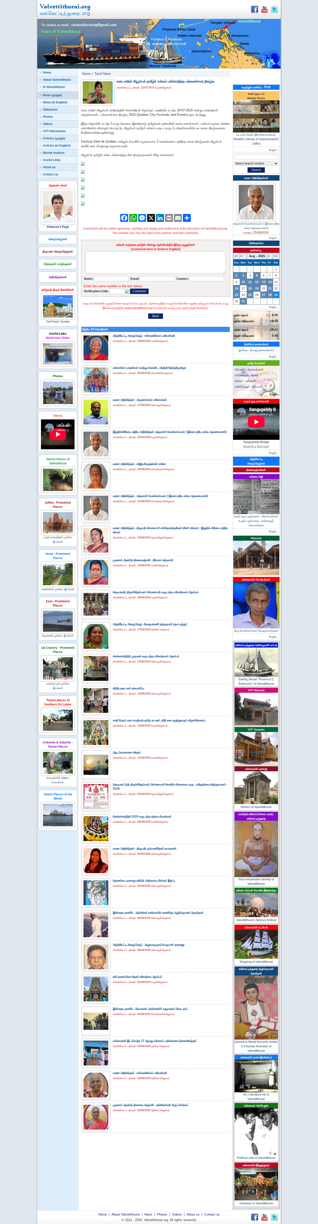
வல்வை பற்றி (256, 476)
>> (276, 256)
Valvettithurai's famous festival (256, 920)
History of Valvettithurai (256, 807)
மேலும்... (274, 149)
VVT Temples (256, 729)
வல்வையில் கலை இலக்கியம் (256, 1057)
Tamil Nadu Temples (58, 321)
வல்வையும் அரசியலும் (256, 1105)
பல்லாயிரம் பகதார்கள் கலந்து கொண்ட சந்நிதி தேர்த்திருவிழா (149, 367)
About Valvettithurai (57, 80)
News (148, 1214)
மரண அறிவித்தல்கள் (256, 177)
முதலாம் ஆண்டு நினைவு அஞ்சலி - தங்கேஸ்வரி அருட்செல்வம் (150, 1105)
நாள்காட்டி (256, 250)
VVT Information (54, 131)
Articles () (54, 138)
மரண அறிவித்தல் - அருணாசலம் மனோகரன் (140, 400)
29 (276, 295)
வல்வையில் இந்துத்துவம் (256, 1165)
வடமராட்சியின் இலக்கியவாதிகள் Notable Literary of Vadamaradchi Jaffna (256, 139)
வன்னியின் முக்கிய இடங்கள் (57, 589)
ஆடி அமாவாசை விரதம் (127, 752)
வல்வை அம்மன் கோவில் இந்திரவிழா (256, 890)
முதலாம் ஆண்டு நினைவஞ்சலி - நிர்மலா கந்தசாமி (143, 560)
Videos (48, 124)
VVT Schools (256, 690)
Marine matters (54, 153)
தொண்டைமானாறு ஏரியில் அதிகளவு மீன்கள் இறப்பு (144, 880)
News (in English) (55, 102)
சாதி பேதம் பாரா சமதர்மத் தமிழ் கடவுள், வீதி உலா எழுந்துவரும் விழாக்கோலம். (159, 720)
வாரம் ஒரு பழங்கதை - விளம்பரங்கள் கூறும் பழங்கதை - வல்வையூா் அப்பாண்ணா (256, 521)
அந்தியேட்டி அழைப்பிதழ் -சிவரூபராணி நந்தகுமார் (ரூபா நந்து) (150, 624)
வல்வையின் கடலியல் (256, 927)
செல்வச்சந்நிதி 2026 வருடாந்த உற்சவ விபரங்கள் (142, 816)
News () (52, 95)
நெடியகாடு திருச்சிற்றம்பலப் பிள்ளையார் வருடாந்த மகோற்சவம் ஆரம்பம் (156, 592)
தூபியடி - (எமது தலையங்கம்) (256, 350)
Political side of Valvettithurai (256, 1158)
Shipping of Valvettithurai (256, 962)
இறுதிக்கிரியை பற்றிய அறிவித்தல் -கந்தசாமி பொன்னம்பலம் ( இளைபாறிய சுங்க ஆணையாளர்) (170, 432)
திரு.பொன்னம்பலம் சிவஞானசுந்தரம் (256, 630)
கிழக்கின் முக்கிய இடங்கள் (58, 635)
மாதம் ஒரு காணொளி (256, 401)
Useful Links (52, 160)
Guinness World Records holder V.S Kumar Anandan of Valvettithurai (256, 1046)
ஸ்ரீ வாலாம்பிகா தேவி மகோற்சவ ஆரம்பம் (137, 977)
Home (47, 72)
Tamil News (102, 74)
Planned (256, 538)
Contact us (50, 174)
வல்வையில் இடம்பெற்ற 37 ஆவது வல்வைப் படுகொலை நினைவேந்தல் (154, 1041)
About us (49, 167)
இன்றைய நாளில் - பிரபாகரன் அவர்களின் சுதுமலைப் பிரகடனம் (150, 1009)
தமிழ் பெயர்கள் (256, 363)
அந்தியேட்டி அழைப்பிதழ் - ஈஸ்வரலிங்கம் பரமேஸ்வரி (144, 335)
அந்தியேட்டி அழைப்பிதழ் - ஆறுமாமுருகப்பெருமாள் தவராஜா (149, 944)
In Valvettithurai (54, 87)
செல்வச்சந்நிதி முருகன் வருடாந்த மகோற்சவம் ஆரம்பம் (146, 656)
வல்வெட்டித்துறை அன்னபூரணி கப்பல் (256, 645)
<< (236, 256)
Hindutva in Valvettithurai (256, 1203)
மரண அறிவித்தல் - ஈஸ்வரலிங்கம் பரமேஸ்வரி (140, 1073)
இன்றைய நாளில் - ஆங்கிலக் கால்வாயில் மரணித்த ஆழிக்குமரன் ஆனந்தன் (158, 912)
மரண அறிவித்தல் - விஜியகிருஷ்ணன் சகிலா (139, 464)
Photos (48, 117)
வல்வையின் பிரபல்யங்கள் (256, 579)
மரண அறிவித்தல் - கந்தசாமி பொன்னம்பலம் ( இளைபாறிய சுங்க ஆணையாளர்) (160, 496)
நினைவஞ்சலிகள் (256, 469)
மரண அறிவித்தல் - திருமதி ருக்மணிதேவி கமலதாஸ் (144, 848)
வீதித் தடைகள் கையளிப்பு (128, 688)
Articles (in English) (57, 145)
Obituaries (50, 109)
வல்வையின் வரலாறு (256, 768)
